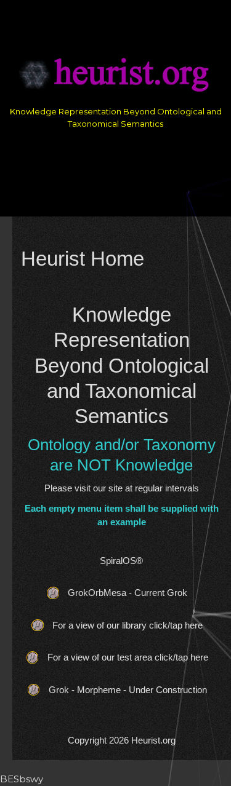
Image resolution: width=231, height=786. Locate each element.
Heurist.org (153, 740)
